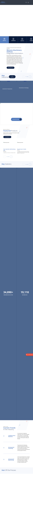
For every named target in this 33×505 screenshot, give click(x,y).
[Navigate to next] (30, 76)
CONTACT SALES (29, 354)
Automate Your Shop (16, 119)
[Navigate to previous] (23, 76)
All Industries (12, 77)
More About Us (10, 67)
